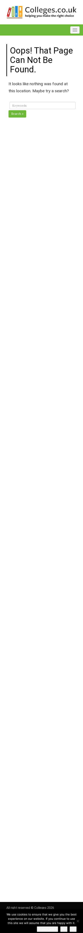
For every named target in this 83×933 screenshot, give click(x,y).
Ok (73, 929)
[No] (78, 921)
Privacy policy (47, 929)
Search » (17, 114)
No (64, 929)
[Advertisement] (43, 295)
